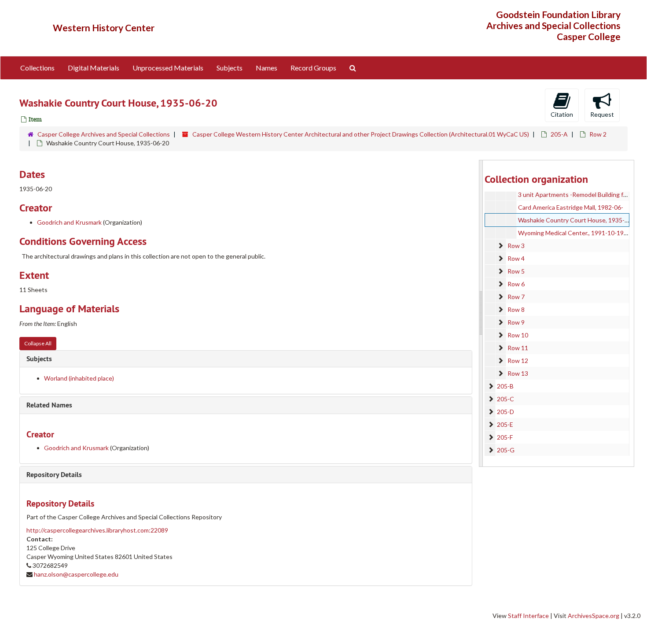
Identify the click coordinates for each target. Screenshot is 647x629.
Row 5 (516, 271)
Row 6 (516, 284)
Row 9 (516, 322)
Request (602, 114)
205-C (505, 399)
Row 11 (517, 348)
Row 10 (517, 335)
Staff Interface (528, 615)
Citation (562, 114)
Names (266, 67)
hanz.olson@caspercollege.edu (76, 574)
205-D (505, 411)
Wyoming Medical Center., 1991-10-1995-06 (579, 233)
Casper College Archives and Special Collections (103, 134)
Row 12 (517, 360)
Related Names (49, 405)
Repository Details (54, 474)
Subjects (230, 67)
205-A (559, 134)
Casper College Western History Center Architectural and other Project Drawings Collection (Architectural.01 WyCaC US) (360, 134)
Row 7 (516, 296)
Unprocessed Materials (167, 67)
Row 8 (516, 309)
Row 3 (516, 245)
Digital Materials (93, 67)
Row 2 (598, 134)
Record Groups (313, 67)
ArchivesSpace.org (593, 615)
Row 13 (517, 373)
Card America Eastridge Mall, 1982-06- (570, 207)
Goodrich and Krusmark (69, 222)
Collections (37, 67)
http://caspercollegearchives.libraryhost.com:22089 (97, 530)
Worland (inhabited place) (79, 378)
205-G (506, 450)
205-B (505, 386)
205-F (505, 437)
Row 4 (516, 258)
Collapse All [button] (37, 343)
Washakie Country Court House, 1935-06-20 (579, 220)
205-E (505, 424)
